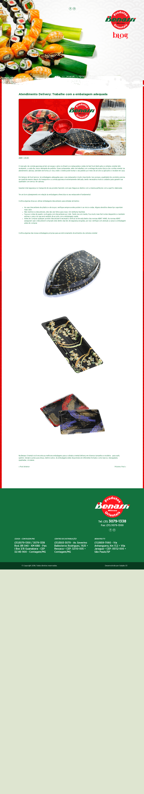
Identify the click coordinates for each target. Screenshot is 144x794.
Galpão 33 (123, 566)
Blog (120, 36)
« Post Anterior (24, 467)
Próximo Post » (120, 467)
